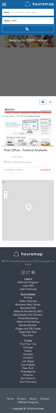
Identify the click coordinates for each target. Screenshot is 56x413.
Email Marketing (28, 318)
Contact (44, 399)
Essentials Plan (28, 332)
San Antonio (28, 378)
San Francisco (28, 382)
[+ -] (28, 210)
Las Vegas (28, 361)
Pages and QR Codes (28, 328)
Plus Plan (28, 335)
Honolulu (28, 354)
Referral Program (28, 282)
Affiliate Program (28, 402)
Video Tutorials (28, 301)
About (33, 399)
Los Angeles (28, 364)
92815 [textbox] (14, 20)
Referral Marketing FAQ (28, 311)
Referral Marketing (28, 322)
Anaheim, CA (12, 169)
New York (28, 368)
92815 (20, 169)
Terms (10, 399)
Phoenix (28, 375)
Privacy (21, 399)
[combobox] (28, 20)
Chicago (28, 347)
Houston (28, 358)
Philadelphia (28, 371)
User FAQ (28, 286)
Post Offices (17, 157)
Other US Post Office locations (19, 162)
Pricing (28, 297)
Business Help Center (28, 304)
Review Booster (28, 325)
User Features (28, 289)
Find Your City (28, 344)
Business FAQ (28, 308)
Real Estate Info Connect (28, 315)
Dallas (28, 351)
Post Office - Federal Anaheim (25, 150)
